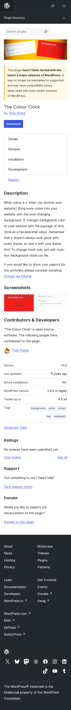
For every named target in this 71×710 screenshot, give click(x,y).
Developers (12, 594)
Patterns (43, 567)
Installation (16, 159)
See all (62, 457)
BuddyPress (14, 634)
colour (61, 408)
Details (13, 139)
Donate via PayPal (17, 276)
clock (52, 408)
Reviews (14, 149)
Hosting (9, 560)
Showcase (45, 546)
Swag (43, 601)
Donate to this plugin (19, 522)
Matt (9, 620)
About (8, 546)
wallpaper (59, 416)
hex (49, 416)
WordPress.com (17, 614)
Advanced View (15, 427)
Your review (12, 457)
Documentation (15, 587)
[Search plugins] (46, 31)
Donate (44, 594)
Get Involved (46, 580)
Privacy (9, 567)
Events (42, 587)
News (8, 553)
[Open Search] (52, 6)
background (38, 408)
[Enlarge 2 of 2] (62, 299)
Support (13, 180)
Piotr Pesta (17, 113)
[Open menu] (64, 6)
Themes (43, 553)
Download (14, 123)
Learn (8, 580)
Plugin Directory (14, 17)
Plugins (42, 560)
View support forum (18, 487)
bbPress (12, 627)
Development (17, 169)
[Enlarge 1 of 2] (29, 299)
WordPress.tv (15, 601)
